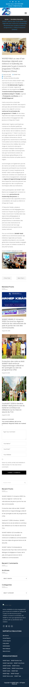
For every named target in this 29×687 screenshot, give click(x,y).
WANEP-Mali (17, 74)
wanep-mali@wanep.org (15, 6)
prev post (7, 278)
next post (21, 278)
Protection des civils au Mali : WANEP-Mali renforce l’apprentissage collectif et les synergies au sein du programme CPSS (13, 365)
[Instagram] (15, 2)
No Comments (7, 76)
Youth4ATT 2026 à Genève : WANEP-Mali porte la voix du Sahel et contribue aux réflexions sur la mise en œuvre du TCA (13, 407)
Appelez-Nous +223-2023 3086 (14, 4)
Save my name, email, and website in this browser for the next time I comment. (13, 465)
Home (6, 19)
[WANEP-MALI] (8, 12)
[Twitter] (12, 2)
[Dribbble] (18, 2)
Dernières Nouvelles (17, 19)
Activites (6, 78)
